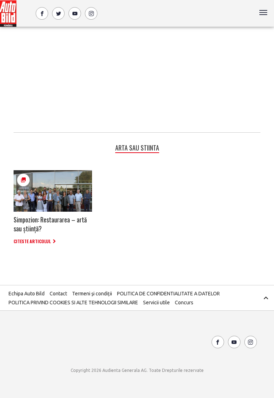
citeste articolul (32, 241)
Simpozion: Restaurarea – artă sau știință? (50, 224)
